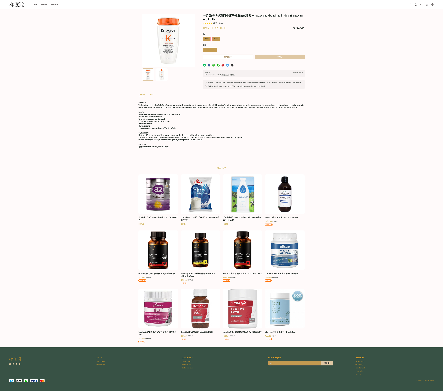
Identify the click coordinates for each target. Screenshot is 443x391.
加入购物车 (228, 57)
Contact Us (358, 374)
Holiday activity (100, 361)
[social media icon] (10, 364)
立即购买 (280, 57)
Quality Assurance (187, 368)
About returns (186, 365)
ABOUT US (99, 358)
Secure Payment (360, 368)
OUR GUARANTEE (187, 358)
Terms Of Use (359, 358)
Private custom (100, 365)
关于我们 (44, 4)
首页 (35, 4)
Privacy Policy (359, 371)
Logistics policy (186, 361)
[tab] (141, 95)
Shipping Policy (359, 361)
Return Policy (359, 365)
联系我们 (54, 4)
